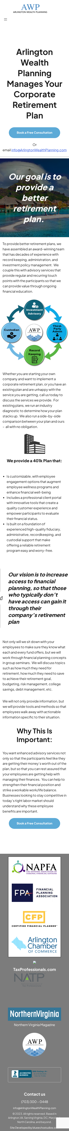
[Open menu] (5, 19)
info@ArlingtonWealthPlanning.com (39, 150)
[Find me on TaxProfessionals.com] (34, 962)
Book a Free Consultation (34, 132)
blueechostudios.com (46, 1127)
